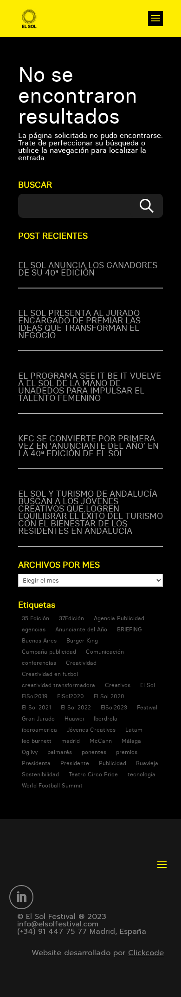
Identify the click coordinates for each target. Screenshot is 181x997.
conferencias (39, 662)
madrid (70, 740)
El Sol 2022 (76, 707)
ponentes (94, 751)
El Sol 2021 (36, 707)
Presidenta (36, 763)
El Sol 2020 (109, 696)
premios (126, 751)
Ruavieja (147, 763)
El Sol (147, 685)
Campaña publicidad (49, 651)
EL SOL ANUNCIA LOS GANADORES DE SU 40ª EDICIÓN (87, 269)
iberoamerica (39, 729)
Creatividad (81, 662)
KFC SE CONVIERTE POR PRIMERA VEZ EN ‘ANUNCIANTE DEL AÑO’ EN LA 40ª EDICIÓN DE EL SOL (88, 446)
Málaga (131, 740)
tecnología (141, 774)
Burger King (82, 640)
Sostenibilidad (40, 774)
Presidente (74, 763)
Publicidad (112, 763)
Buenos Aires (39, 640)
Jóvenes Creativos (91, 729)
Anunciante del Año (81, 629)
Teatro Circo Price (93, 774)
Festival (147, 707)
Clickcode (146, 952)
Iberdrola (105, 718)
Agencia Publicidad (119, 618)
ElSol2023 (114, 707)
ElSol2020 (70, 696)
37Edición (71, 618)
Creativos (117, 685)
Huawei (74, 718)
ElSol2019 (34, 696)
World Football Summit (52, 785)
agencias (33, 629)
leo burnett (37, 740)
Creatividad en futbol (50, 673)
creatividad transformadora (58, 685)
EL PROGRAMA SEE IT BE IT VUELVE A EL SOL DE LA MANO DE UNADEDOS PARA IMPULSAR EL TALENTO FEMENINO (89, 386)
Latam (133, 729)
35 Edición (35, 618)
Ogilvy (30, 751)
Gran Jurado (38, 718)
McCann (101, 740)
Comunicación (105, 651)
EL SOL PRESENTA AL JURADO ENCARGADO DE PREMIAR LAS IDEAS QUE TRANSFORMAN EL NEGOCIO (79, 324)
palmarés (59, 751)
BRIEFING (129, 629)
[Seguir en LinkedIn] (21, 897)
